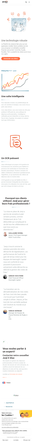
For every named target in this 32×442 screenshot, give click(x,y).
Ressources (9, 406)
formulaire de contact (15, 374)
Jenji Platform (10, 403)
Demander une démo (11, 58)
